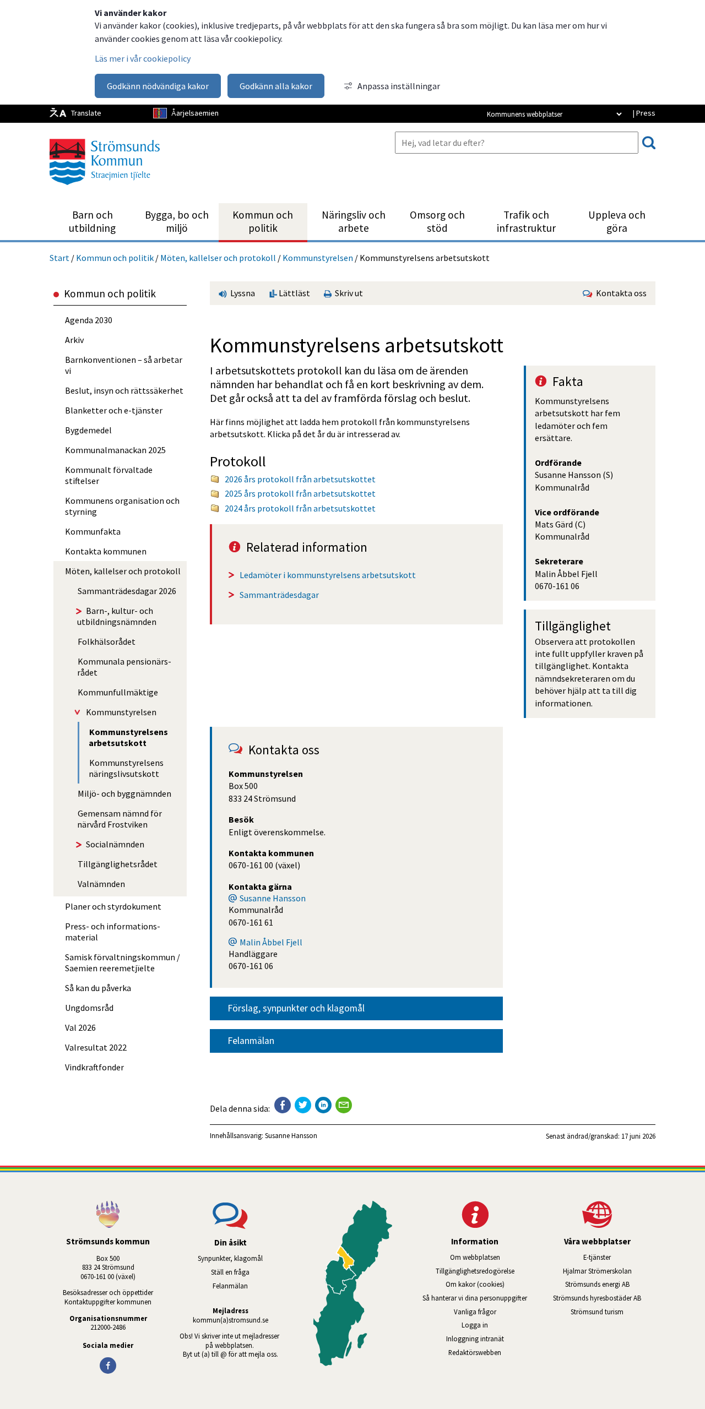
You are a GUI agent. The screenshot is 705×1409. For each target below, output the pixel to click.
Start (59, 257)
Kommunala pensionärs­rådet (124, 667)
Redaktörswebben (474, 1352)
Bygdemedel (88, 430)
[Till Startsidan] (105, 188)
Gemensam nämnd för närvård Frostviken (119, 819)
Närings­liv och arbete (354, 221)
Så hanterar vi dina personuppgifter (474, 1297)
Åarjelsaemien (195, 113)
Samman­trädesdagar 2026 (127, 590)
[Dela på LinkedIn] (323, 1105)
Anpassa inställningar (398, 85)
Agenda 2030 (88, 319)
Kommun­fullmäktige (118, 692)
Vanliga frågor (475, 1311)
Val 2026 (80, 1027)
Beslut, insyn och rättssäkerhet (124, 390)
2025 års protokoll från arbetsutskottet (300, 493)
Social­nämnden (115, 844)
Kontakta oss (620, 292)
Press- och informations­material (112, 932)
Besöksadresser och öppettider (108, 1292)
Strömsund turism (613, 1311)
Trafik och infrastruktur (526, 221)
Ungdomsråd (89, 1007)
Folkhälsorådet (106, 641)
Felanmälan (250, 1041)
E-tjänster (619, 1257)
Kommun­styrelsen (318, 257)
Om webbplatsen (475, 1257)
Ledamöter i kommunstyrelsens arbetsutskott (328, 574)
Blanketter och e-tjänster (113, 410)
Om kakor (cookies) (475, 1284)
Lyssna (242, 292)
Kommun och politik (262, 221)
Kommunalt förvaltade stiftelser (109, 475)
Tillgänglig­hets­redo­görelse (475, 1270)
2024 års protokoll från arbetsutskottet (300, 508)
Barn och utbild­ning (92, 221)
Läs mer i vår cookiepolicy (143, 58)
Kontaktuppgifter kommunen (107, 1301)
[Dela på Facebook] (282, 1105)
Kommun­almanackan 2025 (115, 449)
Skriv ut (347, 292)
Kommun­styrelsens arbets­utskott (128, 737)
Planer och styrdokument (113, 906)
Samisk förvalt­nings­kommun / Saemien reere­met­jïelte (122, 962)
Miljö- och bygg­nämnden (124, 793)
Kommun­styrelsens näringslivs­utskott (126, 768)
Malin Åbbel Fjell (271, 942)
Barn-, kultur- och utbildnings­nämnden (116, 616)
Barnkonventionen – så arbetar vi (123, 365)
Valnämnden (101, 883)
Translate (86, 113)
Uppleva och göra (617, 221)
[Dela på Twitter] (303, 1105)
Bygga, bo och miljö (177, 221)
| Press (643, 113)
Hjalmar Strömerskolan (609, 1270)
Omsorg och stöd (437, 221)
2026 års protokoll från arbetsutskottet (300, 479)
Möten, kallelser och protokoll (218, 257)
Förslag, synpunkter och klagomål (296, 1008)
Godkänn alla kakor (276, 85)
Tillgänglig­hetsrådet (118, 863)
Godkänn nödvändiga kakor (158, 85)
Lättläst (293, 292)
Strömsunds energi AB (610, 1284)
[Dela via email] (343, 1105)
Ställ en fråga (230, 1271)
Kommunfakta (93, 531)
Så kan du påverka (98, 987)
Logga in (475, 1324)
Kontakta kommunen (106, 551)
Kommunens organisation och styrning (122, 506)
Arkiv (74, 339)
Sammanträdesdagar (279, 594)
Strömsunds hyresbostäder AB (604, 1297)
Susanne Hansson (273, 898)
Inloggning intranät (489, 1338)
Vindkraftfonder (94, 1067)
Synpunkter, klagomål (230, 1258)
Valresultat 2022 (96, 1047)
